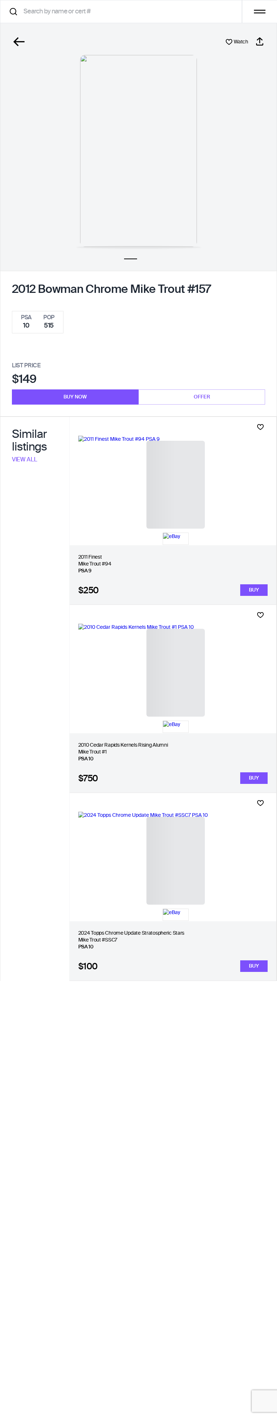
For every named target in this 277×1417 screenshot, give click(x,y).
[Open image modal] (138, 151)
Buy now (75, 397)
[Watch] (260, 427)
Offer (202, 397)
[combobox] (123, 11)
